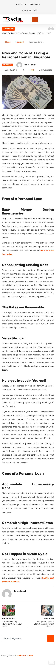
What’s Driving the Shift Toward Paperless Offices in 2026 (26, 33)
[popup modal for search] (53, 19)
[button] (49, 28)
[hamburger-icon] (52, 663)
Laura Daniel (30, 65)
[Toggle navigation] (35, 19)
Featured (20, 42)
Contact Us (21, 4)
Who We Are (34, 4)
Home (7, 42)
